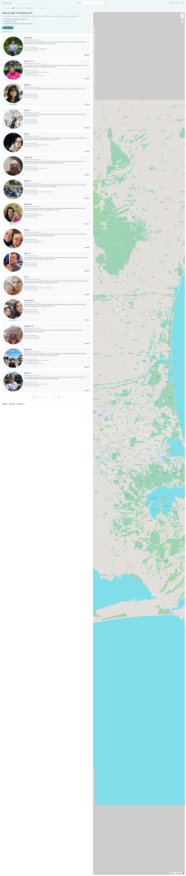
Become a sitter (174, 2)
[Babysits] (7, 2)
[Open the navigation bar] (182, 2)
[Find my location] (182, 21)
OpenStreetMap (179, 873)
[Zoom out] (182, 17)
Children (21, 8)
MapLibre (172, 873)
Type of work (9, 8)
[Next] (59, 397)
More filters (42, 8)
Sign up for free (7, 27)
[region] (139, 443)
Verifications (31, 8)
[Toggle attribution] (183, 873)
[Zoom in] (182, 14)
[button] (95, 437)
